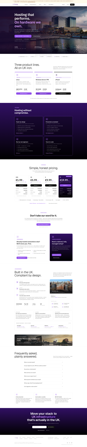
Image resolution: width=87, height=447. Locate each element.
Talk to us (47, 430)
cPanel (33, 437)
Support (63, 4)
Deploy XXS (21, 185)
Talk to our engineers (56, 254)
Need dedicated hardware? (53, 203)
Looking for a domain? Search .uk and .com (21, 40)
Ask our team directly (65, 356)
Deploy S (50, 185)
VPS (20, 437)
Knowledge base (50, 437)
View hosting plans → (41, 430)
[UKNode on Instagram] (71, 443)
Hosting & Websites (33, 4)
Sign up (72, 4)
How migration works (21, 257)
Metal (45, 4)
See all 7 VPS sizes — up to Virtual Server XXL (37, 203)
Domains (26, 4)
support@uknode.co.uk (31, 1)
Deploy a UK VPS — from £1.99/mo (22, 36)
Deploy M (65, 185)
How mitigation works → (50, 133)
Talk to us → (18, 153)
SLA (64, 438)
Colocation (26, 438)
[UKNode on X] (69, 443)
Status (67, 438)
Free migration (50, 438)
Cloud (40, 4)
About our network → (19, 133)
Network (30, 438)
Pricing (35, 438)
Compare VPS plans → (49, 153)
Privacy (64, 437)
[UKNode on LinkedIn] (67, 443)
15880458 (56, 297)
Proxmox (24, 437)
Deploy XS (35, 185)
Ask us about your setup (32, 257)
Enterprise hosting (56, 257)
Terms (68, 437)
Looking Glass (56, 438)
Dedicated (28, 437)
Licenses (20, 438)
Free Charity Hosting (39, 437)
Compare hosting (36, 36)
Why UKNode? (51, 4)
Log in (68, 4)
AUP (71, 437)
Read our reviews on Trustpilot (43, 224)
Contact (56, 437)
